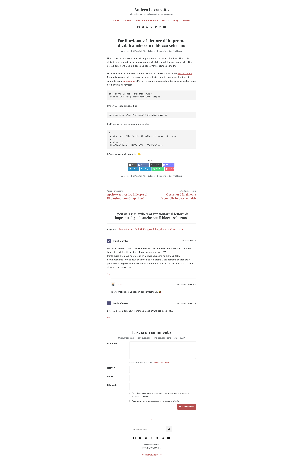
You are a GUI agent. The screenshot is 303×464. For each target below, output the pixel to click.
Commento (114, 343)
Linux (152, 51)
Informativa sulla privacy (151, 455)
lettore (169, 51)
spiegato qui (129, 81)
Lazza (126, 51)
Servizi (165, 20)
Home (116, 20)
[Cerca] (169, 429)
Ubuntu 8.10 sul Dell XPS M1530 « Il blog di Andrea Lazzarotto (150, 229)
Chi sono (127, 20)
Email (111, 376)
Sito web (111, 385)
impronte (162, 51)
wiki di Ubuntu (185, 73)
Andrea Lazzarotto (151, 9)
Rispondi (110, 274)
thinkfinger (177, 51)
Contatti (186, 20)
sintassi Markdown (161, 362)
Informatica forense (147, 20)
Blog (175, 20)
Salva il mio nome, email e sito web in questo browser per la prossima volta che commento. (160, 395)
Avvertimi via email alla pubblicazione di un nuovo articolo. (155, 401)
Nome (111, 367)
